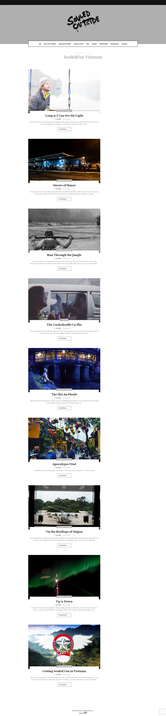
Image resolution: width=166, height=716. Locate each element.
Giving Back (115, 44)
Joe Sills (58, 119)
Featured (64, 320)
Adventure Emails (65, 44)
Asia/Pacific (104, 44)
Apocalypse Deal (64, 464)
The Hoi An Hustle (64, 394)
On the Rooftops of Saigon (64, 531)
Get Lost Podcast (50, 44)
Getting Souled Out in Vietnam (64, 671)
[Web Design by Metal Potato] (83, 713)
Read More (63, 129)
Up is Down (64, 601)
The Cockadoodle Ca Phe (64, 324)
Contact (124, 44)
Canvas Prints (78, 44)
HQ (40, 44)
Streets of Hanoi (64, 185)
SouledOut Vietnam (64, 110)
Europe (94, 44)
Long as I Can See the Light (64, 115)
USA (87, 44)
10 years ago (66, 119)
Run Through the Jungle (64, 255)
